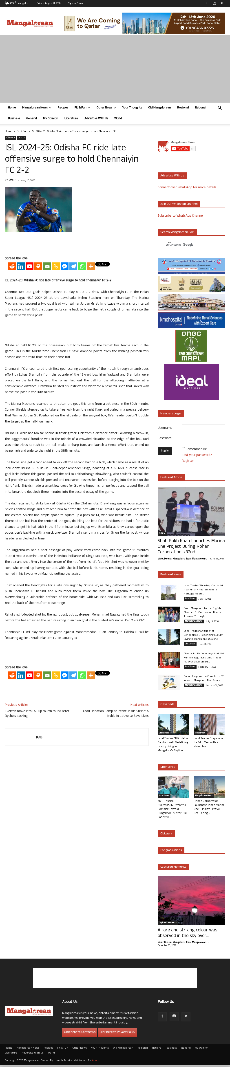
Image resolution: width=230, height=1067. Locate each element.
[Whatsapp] (82, 266)
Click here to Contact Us (79, 1032)
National (200, 107)
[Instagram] (214, 3)
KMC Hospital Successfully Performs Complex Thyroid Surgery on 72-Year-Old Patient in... (172, 809)
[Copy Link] (56, 266)
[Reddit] (12, 266)
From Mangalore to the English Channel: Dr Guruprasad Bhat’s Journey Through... (202, 612)
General (31, 118)
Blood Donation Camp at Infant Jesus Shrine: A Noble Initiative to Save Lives (115, 714)
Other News (104, 107)
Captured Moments (173, 867)
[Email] (47, 266)
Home (12, 107)
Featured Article (171, 477)
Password (165, 438)
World (118, 118)
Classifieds (190, 644)
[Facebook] (206, 3)
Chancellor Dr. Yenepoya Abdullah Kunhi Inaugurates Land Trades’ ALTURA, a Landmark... (204, 658)
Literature (71, 118)
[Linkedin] (21, 266)
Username (165, 428)
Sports (22, 138)
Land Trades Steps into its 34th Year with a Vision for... (208, 742)
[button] (219, 108)
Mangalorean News (35, 107)
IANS (11, 180)
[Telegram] (73, 266)
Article (162, 533)
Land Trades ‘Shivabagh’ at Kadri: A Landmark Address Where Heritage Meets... (203, 590)
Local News (190, 599)
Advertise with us (172, 175)
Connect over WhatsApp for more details (187, 188)
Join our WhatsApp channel (179, 204)
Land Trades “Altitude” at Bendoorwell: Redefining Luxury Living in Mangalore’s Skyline (203, 635)
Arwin (95, 1060)
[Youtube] (29, 266)
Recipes (63, 107)
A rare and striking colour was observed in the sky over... (187, 933)
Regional (183, 107)
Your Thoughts (132, 107)
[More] (91, 266)
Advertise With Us (96, 118)
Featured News (170, 574)
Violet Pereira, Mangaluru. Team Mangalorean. (182, 559)
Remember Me (196, 449)
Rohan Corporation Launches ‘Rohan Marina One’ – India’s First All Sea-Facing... (209, 807)
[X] (221, 3)
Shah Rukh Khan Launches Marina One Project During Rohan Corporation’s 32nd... (191, 547)
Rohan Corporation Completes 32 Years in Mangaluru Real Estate (204, 678)
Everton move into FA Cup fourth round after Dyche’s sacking (37, 714)
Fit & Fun (80, 107)
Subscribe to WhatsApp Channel (180, 216)
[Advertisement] (115, 68)
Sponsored (167, 767)
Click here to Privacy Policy (117, 1032)
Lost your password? (197, 455)
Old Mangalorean (159, 107)
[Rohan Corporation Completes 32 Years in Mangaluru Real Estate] (169, 682)
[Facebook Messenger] (65, 266)
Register (188, 461)
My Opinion (50, 118)
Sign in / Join (75, 4)
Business (14, 118)
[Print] (38, 266)
